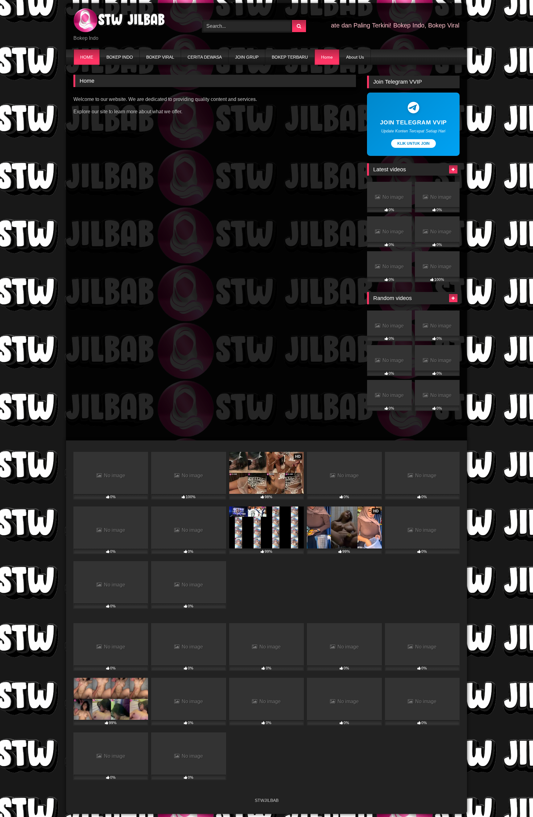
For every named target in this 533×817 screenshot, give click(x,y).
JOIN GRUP (246, 57)
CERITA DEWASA (205, 57)
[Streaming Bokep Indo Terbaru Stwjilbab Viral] (119, 21)
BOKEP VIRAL (160, 57)
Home (327, 57)
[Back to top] (514, 799)
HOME (86, 57)
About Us (355, 57)
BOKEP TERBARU (290, 57)
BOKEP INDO (119, 57)
